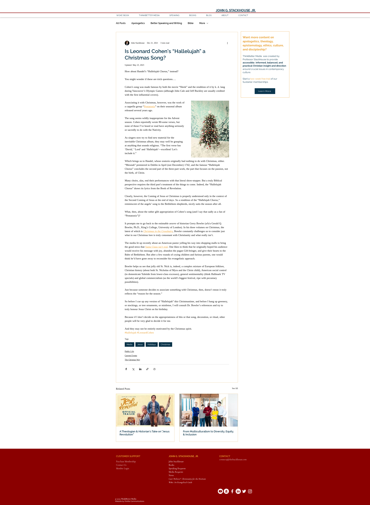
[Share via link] (147, 369)
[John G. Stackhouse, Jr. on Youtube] (220, 491)
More (202, 23)
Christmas (165, 344)
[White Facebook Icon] (232, 491)
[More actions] (227, 43)
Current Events (131, 356)
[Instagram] (250, 491)
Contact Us (121, 465)
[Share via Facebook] (126, 369)
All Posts (121, 23)
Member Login (122, 468)
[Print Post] (154, 369)
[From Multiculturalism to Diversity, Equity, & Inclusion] (209, 410)
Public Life (129, 351)
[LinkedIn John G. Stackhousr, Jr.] (238, 491)
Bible (191, 23)
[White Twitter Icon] (244, 491)
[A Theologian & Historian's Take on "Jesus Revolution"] (145, 410)
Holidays (152, 344)
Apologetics (138, 23)
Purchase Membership (126, 461)
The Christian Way (132, 360)
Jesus (140, 344)
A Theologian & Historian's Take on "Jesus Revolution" (145, 433)
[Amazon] (226, 491)
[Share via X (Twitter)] (133, 369)
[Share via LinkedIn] (140, 369)
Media (129, 344)
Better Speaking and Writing (166, 23)
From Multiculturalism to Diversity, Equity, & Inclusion (208, 433)
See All (235, 388)
